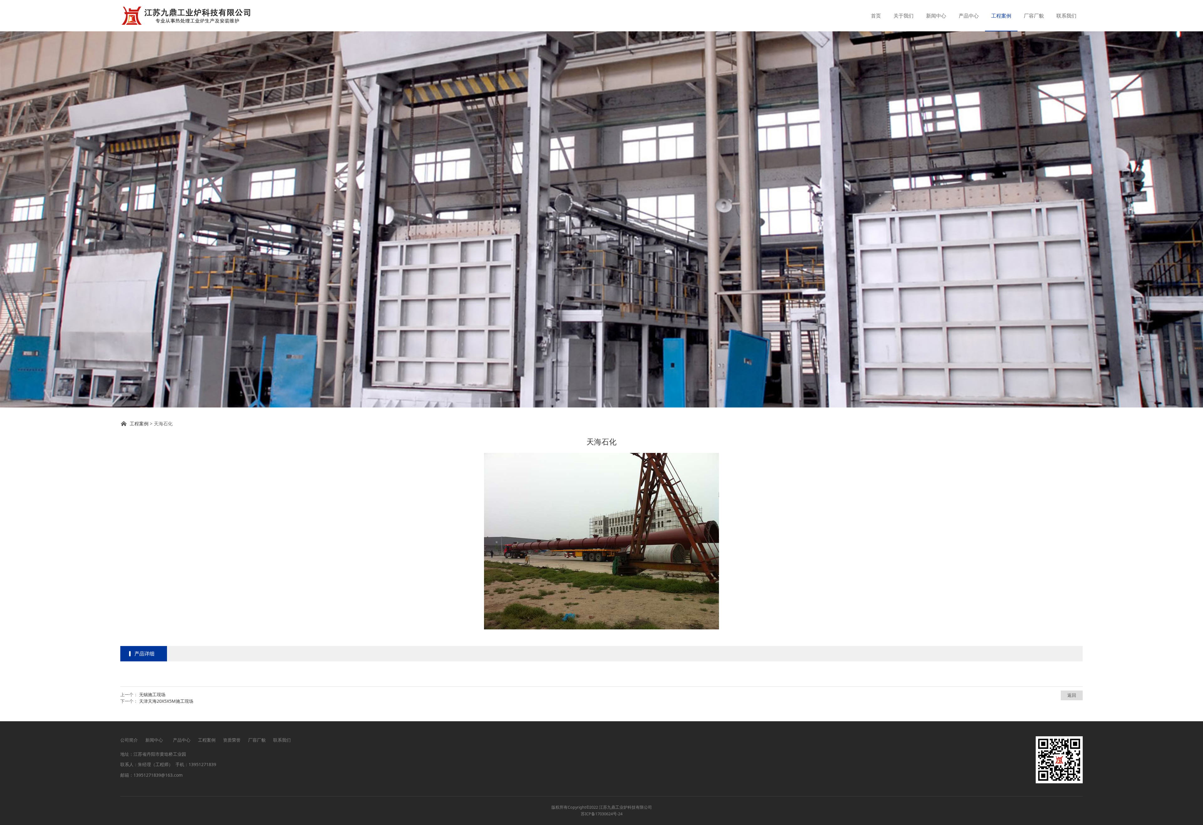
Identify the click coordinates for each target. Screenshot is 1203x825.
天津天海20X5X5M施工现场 (166, 701)
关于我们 (903, 15)
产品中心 (969, 15)
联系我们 (1066, 15)
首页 (876, 15)
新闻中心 (936, 15)
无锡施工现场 (152, 694)
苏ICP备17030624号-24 (601, 814)
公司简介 (129, 740)
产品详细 (144, 653)
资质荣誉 (232, 740)
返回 (1071, 695)
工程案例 (1001, 15)
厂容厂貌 (1034, 15)
